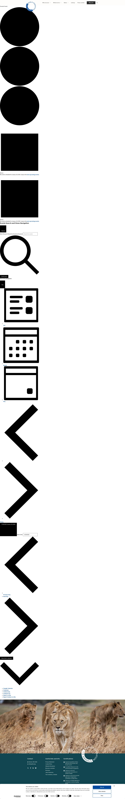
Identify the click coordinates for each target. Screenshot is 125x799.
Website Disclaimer (50, 766)
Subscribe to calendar (6, 658)
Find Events (4, 276)
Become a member (50, 768)
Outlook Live (6, 693)
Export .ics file (7, 695)
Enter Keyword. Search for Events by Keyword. (11, 234)
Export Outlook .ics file (9, 697)
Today (1, 522)
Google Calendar (8, 688)
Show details (77, 795)
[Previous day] (21, 460)
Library (73, 2)
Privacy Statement (49, 762)
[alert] (19, 152)
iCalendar (6, 690)
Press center (81, 2)
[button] (97, 2)
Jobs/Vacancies (49, 772)
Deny (102, 795)
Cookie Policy (48, 764)
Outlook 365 (6, 691)
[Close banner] (114, 785)
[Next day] (21, 518)
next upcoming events (33, 174)
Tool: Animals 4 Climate (51, 774)
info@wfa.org (32, 764)
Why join (91, 2)
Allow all (102, 787)
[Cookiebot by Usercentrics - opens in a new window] (17, 796)
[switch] (46, 796)
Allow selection (102, 791)
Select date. (20, 534)
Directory (47, 770)
